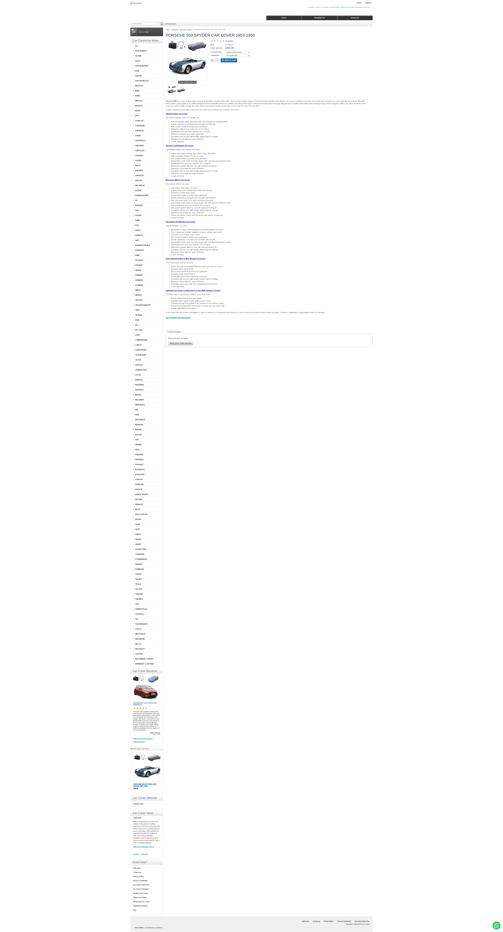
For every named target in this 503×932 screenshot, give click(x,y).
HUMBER (139, 275)
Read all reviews (139, 742)
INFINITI (138, 295)
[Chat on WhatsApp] (496, 925)
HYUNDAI (139, 285)
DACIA (137, 166)
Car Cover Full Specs (141, 889)
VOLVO (138, 629)
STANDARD (139, 554)
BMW (137, 91)
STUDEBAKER (141, 559)
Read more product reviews (143, 738)
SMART (138, 544)
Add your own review (181, 343)
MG (136, 410)
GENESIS (139, 235)
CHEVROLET (140, 141)
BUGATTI (139, 106)
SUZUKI (138, 574)
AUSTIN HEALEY (142, 81)
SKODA (138, 539)
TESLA (138, 584)
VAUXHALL (139, 614)
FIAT (137, 210)
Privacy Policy (138, 876)
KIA (136, 325)
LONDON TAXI (141, 370)
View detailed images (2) (188, 82)
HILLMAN (139, 260)
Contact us (137, 872)
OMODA (138, 445)
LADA (137, 335)
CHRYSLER (139, 151)
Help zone (136, 868)
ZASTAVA (139, 654)
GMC (137, 240)
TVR (137, 604)
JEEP (137, 310)
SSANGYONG (140, 549)
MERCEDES (140, 405)
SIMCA (138, 534)
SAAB (137, 524)
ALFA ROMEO (140, 51)
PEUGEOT (139, 465)
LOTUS (138, 375)
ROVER (138, 519)
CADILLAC (139, 121)
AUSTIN (138, 76)
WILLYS (138, 644)
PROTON (138, 489)
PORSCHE (174, 29)
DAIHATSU (139, 176)
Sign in (359, 2)
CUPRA (138, 161)
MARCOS (139, 380)
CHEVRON (139, 146)
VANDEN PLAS (141, 609)
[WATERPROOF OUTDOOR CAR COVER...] (181, 90)
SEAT (137, 529)
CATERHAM (140, 126)
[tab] (174, 332)
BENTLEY (139, 86)
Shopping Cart (319, 18)
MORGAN (139, 425)
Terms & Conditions (140, 881)
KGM (137, 320)
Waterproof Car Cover (141, 902)
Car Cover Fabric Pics (141, 885)
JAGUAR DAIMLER (142, 305)
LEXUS (138, 360)
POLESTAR (139, 475)
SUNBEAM (139, 569)
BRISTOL (139, 101)
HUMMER (139, 280)
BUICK (137, 111)
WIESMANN (140, 639)
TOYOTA (138, 589)
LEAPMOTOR (140, 355)
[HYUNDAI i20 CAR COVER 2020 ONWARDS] (146, 701)
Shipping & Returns (140, 906)
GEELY (138, 230)
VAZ (136, 619)
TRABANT (139, 594)
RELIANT (139, 499)
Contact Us (355, 18)
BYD (137, 116)
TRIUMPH (139, 599)
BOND (137, 96)
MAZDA (138, 395)
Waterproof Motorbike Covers (143, 847)
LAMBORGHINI (141, 340)
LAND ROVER (140, 350)
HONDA (138, 270)
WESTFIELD (140, 634)
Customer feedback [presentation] (174, 332)
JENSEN (138, 315)
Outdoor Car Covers (140, 893)
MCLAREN (139, 400)
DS (136, 200)
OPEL (137, 450)
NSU (137, 440)
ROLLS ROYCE (141, 514)
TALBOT (138, 579)
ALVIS (137, 61)
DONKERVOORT (141, 195)
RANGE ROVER (141, 494)
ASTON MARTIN (141, 66)
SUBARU (138, 564)
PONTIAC (139, 479)
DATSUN (138, 180)
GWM (137, 255)
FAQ (134, 910)
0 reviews (229, 41)
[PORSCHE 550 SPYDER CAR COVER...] (171, 90)
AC (136, 46)
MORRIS (138, 430)
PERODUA (139, 460)
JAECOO (138, 300)
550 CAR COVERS (186, 29)
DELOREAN (140, 185)
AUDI (137, 71)
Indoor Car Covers (140, 897)
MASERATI (139, 385)
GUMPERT (139, 250)
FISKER (138, 215)
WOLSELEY (140, 649)
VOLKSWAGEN (141, 624)
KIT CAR (138, 330)
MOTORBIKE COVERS (144, 659)
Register (368, 2)
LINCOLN (139, 365)
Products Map (138, 804)
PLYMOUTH (140, 470)
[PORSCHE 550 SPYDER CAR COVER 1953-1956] (147, 767)
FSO (137, 225)
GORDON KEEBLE (142, 245)
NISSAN (138, 435)
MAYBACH (139, 390)
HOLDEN (138, 265)
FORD (137, 220)
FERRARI (139, 205)
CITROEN (139, 156)
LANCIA (138, 345)
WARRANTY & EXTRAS (144, 664)
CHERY (138, 136)
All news (136, 854)
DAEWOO (139, 171)
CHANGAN (139, 131)
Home (168, 29)
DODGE (138, 190)
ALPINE (138, 56)
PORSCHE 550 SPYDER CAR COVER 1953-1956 (144, 785)
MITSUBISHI (140, 420)
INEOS (138, 290)
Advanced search (170, 23)
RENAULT (139, 504)
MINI (137, 415)
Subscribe (144, 854)
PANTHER (139, 455)
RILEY (137, 509)
